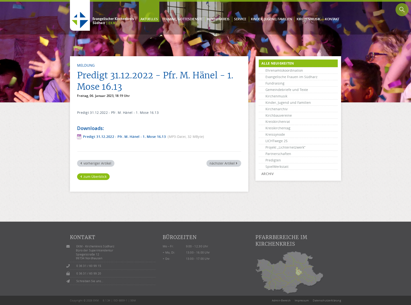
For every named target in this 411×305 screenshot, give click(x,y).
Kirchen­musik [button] (308, 19)
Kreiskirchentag (277, 128)
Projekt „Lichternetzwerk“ (285, 147)
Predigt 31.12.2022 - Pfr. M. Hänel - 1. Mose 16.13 (124, 137)
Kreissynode (275, 134)
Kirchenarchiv (276, 109)
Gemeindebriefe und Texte (286, 89)
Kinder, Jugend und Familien (288, 102)
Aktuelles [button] (149, 19)
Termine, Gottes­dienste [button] (182, 19)
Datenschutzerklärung (327, 300)
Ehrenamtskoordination (284, 70)
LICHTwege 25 (276, 141)
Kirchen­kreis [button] (218, 19)
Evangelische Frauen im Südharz (291, 77)
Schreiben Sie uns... (89, 281)
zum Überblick (95, 176)
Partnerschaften (278, 153)
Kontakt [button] (332, 19)
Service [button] (240, 19)
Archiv (267, 173)
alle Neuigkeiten (277, 63)
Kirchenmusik (276, 96)
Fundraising (274, 83)
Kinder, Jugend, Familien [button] (271, 19)
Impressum (302, 300)
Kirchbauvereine (278, 115)
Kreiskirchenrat (277, 121)
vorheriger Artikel (97, 163)
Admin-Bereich (281, 300)
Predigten (273, 160)
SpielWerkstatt (277, 166)
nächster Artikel (223, 163)
